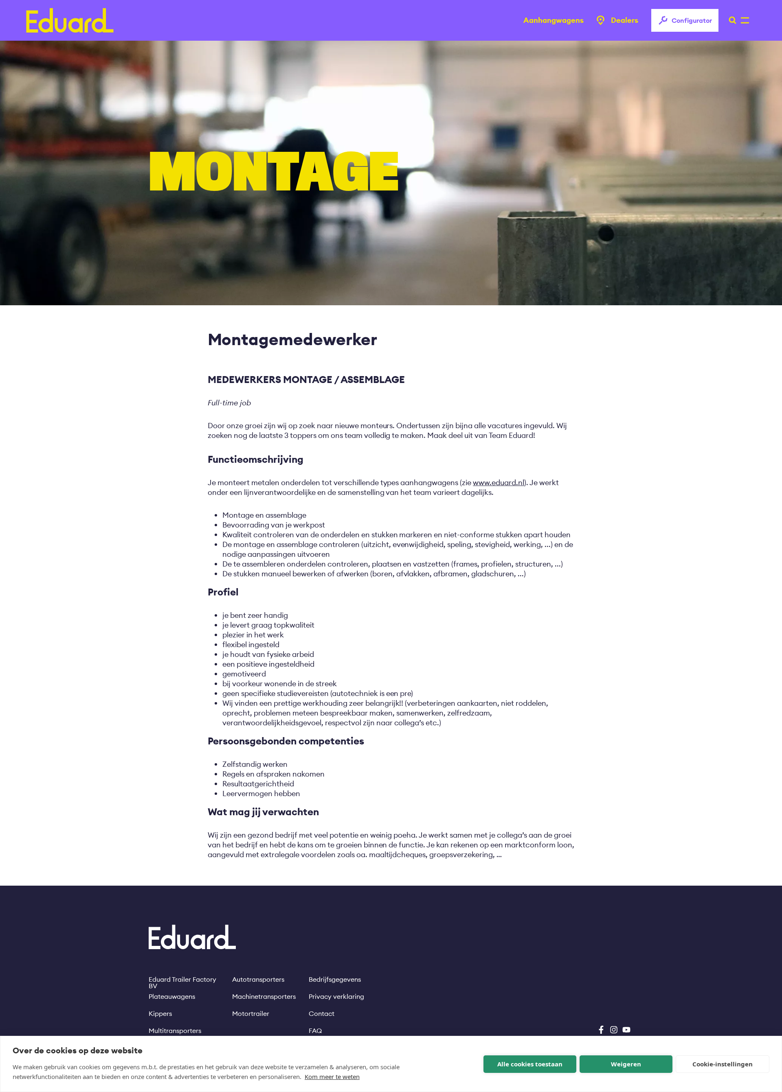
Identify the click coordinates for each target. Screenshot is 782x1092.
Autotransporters (258, 979)
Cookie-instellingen (722, 1064)
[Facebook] (601, 1030)
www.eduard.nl (498, 482)
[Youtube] (626, 1030)
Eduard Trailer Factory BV (182, 979)
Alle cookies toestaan (529, 1064)
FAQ (315, 1030)
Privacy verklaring (336, 996)
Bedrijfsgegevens (335, 979)
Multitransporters (175, 1030)
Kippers (160, 1013)
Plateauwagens (172, 996)
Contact (321, 1013)
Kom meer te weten (332, 1076)
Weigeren (626, 1064)
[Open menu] (730, 20)
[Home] (70, 20)
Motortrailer (250, 1013)
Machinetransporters (264, 996)
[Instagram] (614, 1030)
